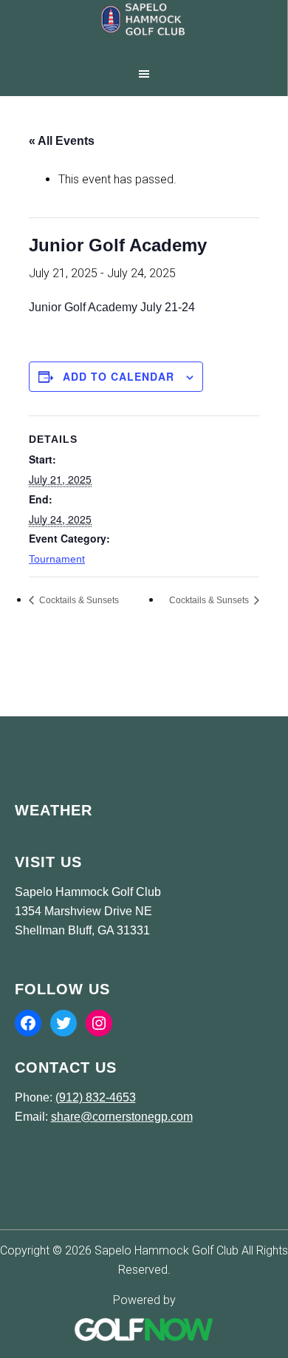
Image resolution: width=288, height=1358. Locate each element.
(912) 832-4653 (95, 1097)
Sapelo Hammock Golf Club (143, 29)
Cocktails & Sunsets (78, 600)
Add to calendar (118, 376)
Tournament (57, 559)
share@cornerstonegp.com (122, 1116)
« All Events (62, 141)
